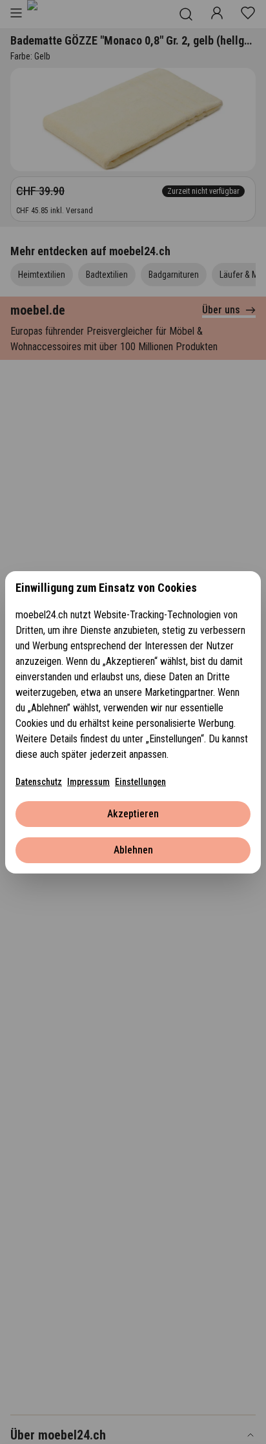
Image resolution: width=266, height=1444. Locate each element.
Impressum (88, 782)
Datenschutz (38, 782)
